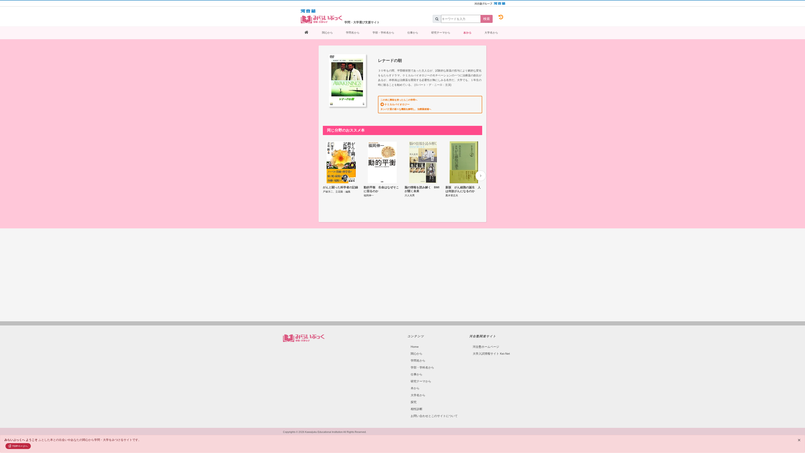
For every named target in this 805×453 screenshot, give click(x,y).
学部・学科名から (383, 32)
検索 (486, 19)
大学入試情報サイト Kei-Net (491, 353)
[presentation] (480, 176)
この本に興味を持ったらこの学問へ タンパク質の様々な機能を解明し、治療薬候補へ (405, 104)
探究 (414, 402)
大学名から (491, 32)
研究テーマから (440, 32)
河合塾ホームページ (486, 346)
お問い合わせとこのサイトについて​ (434, 416)
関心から (327, 32)
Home (415, 346)
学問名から (353, 32)
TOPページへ (20, 446)
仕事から (412, 32)
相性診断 (416, 409)
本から (467, 33)
